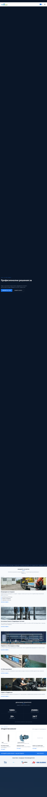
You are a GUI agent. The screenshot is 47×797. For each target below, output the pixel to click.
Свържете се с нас (6, 290)
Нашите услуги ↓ (18, 290)
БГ (40, 4)
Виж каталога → (41, 753)
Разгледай (3, 749)
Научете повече (5, 602)
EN (42, 4)
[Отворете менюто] (45, 4)
